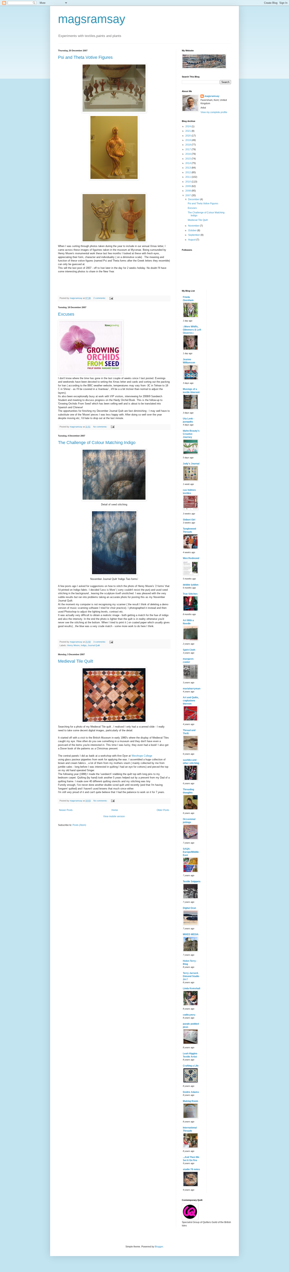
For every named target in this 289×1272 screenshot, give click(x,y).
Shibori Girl (189, 519)
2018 (188, 144)
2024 (188, 126)
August (192, 239)
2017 (188, 149)
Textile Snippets (192, 881)
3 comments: (99, 642)
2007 (188, 195)
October (192, 230)
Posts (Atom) (79, 825)
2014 (188, 163)
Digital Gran (189, 908)
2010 (188, 181)
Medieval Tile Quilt (75, 661)
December (194, 199)
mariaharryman (191, 688)
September (194, 235)
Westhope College (142, 755)
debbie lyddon (190, 584)
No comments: (100, 427)
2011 (188, 177)
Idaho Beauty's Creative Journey (191, 433)
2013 (188, 167)
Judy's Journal (191, 463)
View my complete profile (214, 112)
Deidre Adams (191, 1092)
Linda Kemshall (191, 988)
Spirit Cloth (189, 649)
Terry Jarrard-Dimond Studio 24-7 (191, 976)
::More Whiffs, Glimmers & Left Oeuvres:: (192, 329)
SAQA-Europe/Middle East (191, 852)
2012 (188, 172)
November (194, 225)
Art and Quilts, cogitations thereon (191, 700)
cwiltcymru (189, 1014)
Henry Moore (73, 645)
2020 (188, 135)
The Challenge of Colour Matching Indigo (96, 442)
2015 (188, 158)
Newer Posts (66, 810)
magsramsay (91, 19)
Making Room (190, 1101)
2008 (188, 190)
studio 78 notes (191, 1169)
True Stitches (190, 593)
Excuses (66, 314)
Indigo (84, 645)
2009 (188, 186)
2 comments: (99, 298)
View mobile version (114, 816)
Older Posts (163, 810)
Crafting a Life (191, 1065)
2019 (188, 140)
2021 (188, 131)
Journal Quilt (94, 645)
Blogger (159, 1246)
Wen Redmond (191, 558)
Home (114, 810)
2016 (188, 154)
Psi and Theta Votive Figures (85, 57)
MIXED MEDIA (191, 934)
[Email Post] (111, 298)
